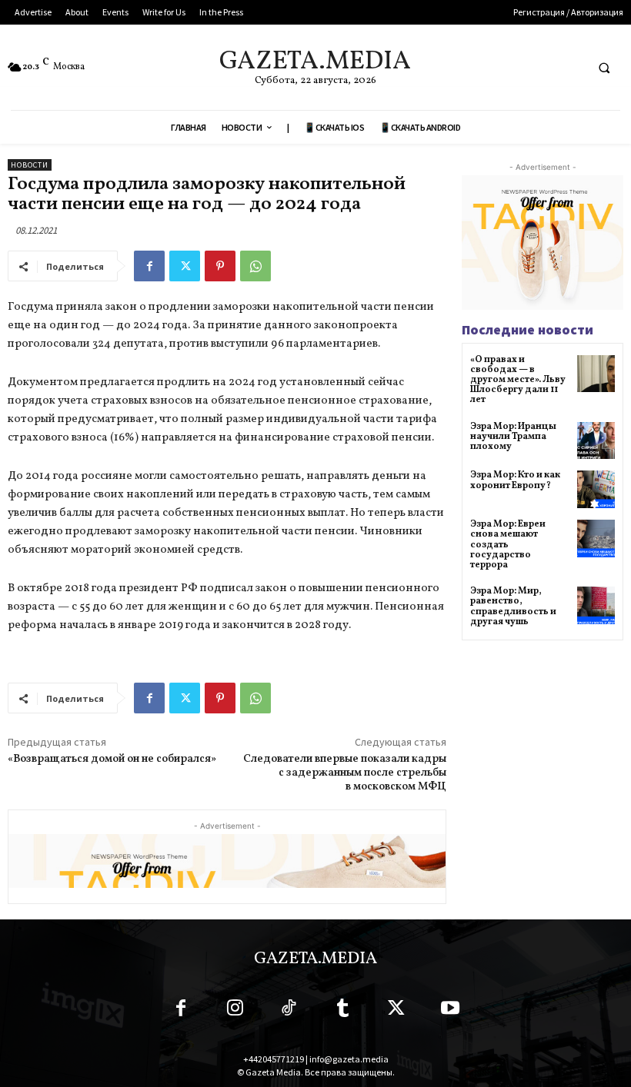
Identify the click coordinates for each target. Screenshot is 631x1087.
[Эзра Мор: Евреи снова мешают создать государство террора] (596, 538)
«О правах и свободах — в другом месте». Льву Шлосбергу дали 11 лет (518, 380)
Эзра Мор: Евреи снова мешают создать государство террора (508, 544)
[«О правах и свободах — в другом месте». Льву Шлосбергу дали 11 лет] (596, 374)
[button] (604, 67)
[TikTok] (288, 1011)
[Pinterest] (220, 266)
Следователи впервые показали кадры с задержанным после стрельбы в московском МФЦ (344, 773)
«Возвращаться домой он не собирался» (112, 759)
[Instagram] (235, 1011)
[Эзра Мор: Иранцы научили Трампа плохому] (596, 441)
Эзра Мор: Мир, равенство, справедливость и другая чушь (513, 606)
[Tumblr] (342, 1011)
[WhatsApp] (255, 266)
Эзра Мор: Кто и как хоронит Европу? (515, 480)
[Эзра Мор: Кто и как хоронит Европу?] (596, 489)
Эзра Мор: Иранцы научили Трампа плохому (513, 437)
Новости (29, 165)
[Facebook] (149, 266)
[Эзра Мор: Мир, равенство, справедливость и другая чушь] (596, 605)
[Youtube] (450, 1011)
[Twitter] (184, 266)
